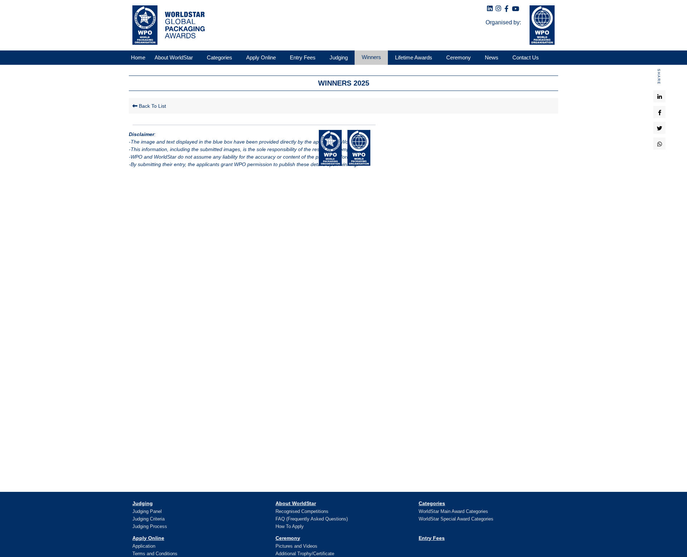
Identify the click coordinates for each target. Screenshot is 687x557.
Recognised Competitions (302, 511)
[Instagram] (498, 9)
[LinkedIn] (490, 9)
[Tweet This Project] (659, 127)
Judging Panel (147, 511)
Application (143, 546)
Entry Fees (432, 538)
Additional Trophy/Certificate (305, 553)
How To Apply (290, 526)
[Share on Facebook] (659, 112)
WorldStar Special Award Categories (456, 519)
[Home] (167, 25)
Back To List (151, 106)
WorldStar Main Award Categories (453, 511)
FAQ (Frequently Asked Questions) (312, 519)
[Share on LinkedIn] (659, 96)
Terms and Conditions (154, 553)
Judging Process (149, 526)
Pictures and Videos (296, 546)
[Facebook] (506, 9)
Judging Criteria (148, 519)
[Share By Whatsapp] (659, 143)
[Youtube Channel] (515, 9)
